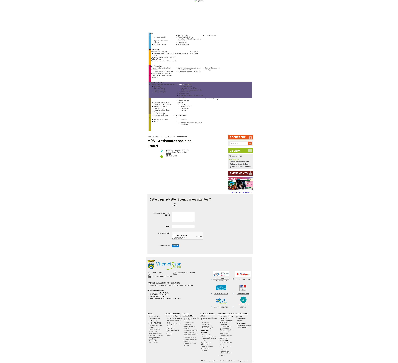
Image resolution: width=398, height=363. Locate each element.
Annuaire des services (186, 273)
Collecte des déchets (225, 353)
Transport (221, 355)
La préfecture (243, 294)
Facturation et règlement (173, 316)
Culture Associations (188, 315)
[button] (200, 33)
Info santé (204, 350)
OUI (176, 203)
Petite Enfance (170, 328)
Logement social (207, 326)
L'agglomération (221, 307)
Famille (152, 327)
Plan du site (218, 361)
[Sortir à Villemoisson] (240, 177)
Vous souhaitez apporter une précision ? (161, 214)
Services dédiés (206, 335)
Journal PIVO (152, 339)
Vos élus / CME (153, 331)
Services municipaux (154, 316)
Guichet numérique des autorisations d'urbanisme (226, 322)
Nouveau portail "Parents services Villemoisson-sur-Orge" (174, 320)
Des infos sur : (234, 159)
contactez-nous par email (162, 276)
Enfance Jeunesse (172, 314)
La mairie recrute (155, 318)
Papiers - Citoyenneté (156, 325)
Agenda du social (206, 343)
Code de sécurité (164, 233)
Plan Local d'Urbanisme (226, 330)
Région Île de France (243, 279)
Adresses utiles (205, 345)
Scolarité (168, 336)
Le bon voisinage (224, 334)
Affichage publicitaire (226, 335)
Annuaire (239, 321)
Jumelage (186, 345)
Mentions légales (207, 361)
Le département (221, 294)
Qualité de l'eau (224, 351)
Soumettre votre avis (164, 246)
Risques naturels (224, 332)
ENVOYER (175, 246)
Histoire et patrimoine (190, 343)
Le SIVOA (243, 307)
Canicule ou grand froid (208, 337)
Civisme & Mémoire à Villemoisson (221, 279)
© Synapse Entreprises (236, 361)
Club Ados (169, 334)
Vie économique (241, 314)
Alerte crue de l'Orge (226, 343)
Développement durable (226, 347)
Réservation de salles (190, 338)
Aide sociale (205, 322)
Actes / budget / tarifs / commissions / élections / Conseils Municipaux (156, 335)
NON (175, 206)
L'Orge (221, 349)
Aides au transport (207, 328)
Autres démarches (155, 329)
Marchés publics (153, 341)
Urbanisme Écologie (226, 314)
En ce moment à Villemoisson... (241, 192)
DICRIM (222, 344)
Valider (250, 143)
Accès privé (249, 361)
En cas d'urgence (153, 343)
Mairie (150, 314)
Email (167, 226)
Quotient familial (207, 324)
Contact (225, 361)
